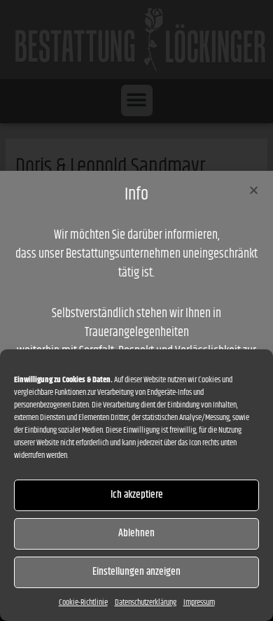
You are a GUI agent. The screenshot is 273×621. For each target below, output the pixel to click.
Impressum (199, 602)
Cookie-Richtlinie (83, 602)
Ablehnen (136, 533)
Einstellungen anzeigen (136, 572)
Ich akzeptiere (137, 495)
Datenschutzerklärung (145, 602)
